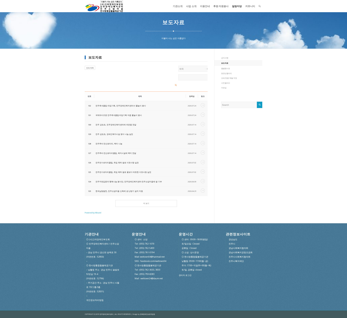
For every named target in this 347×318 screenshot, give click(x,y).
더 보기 (146, 203)
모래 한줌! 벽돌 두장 (229, 78)
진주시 (232, 243)
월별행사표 (225, 68)
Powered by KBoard (93, 212)
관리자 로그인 (185, 275)
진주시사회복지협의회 (239, 256)
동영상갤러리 (226, 73)
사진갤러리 (225, 83)
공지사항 (224, 58)
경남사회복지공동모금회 (241, 252)
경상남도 (233, 239)
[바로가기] (203, 106)
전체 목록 (90, 68)
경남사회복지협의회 (238, 248)
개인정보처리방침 (95, 300)
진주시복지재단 (236, 261)
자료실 (223, 87)
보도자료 (224, 63)
